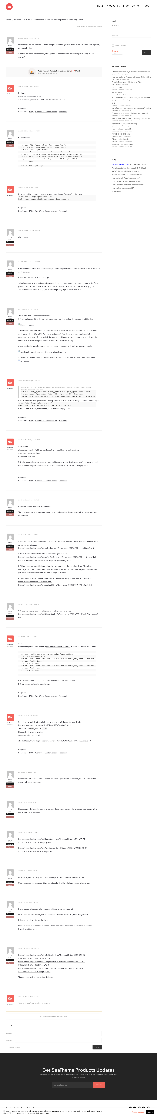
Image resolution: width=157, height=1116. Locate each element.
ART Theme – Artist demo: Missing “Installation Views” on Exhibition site (131, 118)
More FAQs (116, 191)
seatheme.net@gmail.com (29, 453)
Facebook (63, 111)
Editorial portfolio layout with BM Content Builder (131, 71)
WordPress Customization (46, 111)
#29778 (36, 948)
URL (113, 103)
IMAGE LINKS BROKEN (121, 134)
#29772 (35, 802)
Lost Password (117, 54)
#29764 (36, 535)
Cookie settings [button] (138, 1112)
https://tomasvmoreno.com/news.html (35, 581)
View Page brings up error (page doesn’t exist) (131, 108)
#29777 (36, 902)
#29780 (36, 996)
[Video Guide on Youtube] (139, 1108)
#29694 (36, 86)
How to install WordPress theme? (126, 178)
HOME (100, 5)
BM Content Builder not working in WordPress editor (131, 97)
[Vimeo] (148, 1108)
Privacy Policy (26, 1108)
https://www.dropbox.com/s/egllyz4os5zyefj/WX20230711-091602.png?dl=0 (57, 740)
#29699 (37, 230)
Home (8, 19)
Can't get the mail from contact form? (128, 184)
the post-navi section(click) (58, 646)
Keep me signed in (14, 1047)
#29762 (37, 440)
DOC (147, 5)
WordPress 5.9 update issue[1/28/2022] (129, 168)
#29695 (37, 131)
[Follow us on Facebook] (130, 1108)
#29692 (36, 38)
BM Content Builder (129, 164)
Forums (17, 19)
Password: (9, 1041)
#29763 (36, 500)
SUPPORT (137, 5)
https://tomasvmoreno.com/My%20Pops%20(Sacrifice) (42, 560)
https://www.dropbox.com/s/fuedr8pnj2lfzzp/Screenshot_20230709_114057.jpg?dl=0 (55, 585)
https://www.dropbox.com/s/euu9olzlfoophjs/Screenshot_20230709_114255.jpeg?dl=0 (56, 548)
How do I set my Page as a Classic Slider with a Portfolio (131, 77)
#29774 (35, 870)
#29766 (35, 637)
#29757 (36, 309)
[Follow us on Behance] (143, 1108)
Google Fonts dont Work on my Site (127, 82)
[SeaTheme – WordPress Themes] (9, 6)
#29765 (36, 604)
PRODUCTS (112, 5)
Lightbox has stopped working (124, 123)
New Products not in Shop (123, 129)
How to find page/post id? (123, 188)
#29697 (37, 187)
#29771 (35, 772)
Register (115, 51)
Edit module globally (120, 139)
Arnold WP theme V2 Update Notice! (127, 174)
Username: (9, 1033)
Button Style (117, 92)
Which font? (117, 87)
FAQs (31, 111)
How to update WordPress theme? (126, 181)
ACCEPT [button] (150, 1112)
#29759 (37, 380)
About (35, 1108)
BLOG (126, 5)
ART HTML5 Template (34, 19)
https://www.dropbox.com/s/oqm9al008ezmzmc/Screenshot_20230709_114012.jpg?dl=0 (57, 557)
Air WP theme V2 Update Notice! (125, 171)
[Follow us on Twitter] (134, 1108)
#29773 (36, 832)
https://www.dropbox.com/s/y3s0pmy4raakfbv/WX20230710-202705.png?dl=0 (53, 465)
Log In (97, 1047)
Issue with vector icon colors (124, 144)
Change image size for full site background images (131, 113)
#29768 (35, 715)
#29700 (37, 262)
